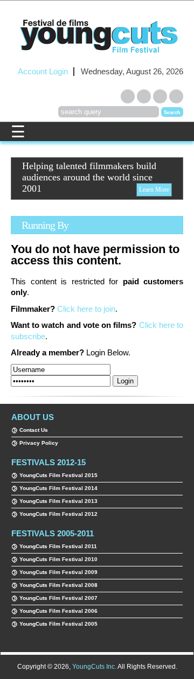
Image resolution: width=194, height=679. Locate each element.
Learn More (154, 189)
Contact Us (33, 430)
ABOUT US (32, 417)
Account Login (43, 71)
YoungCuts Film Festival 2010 (58, 559)
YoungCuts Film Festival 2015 (58, 475)
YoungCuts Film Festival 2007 (58, 598)
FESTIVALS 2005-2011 (52, 533)
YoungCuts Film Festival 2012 (58, 514)
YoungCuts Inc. (94, 666)
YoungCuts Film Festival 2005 (58, 624)
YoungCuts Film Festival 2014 (58, 488)
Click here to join (86, 309)
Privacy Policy (38, 443)
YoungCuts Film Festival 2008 (58, 585)
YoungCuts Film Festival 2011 (58, 546)
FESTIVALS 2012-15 (48, 462)
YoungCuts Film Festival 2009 (58, 572)
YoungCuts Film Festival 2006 (58, 611)
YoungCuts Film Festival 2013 (58, 501)
